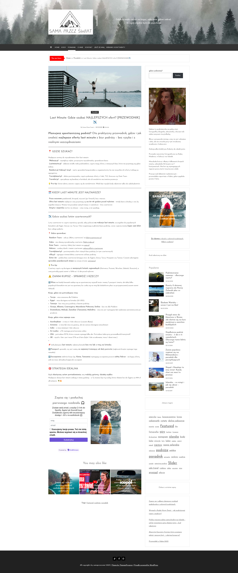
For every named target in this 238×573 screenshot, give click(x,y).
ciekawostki (154, 421)
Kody (63, 47)
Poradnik (72, 47)
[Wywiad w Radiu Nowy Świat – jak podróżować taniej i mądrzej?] (94, 481)
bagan (159, 417)
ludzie (168, 441)
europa (157, 426)
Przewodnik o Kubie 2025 (158, 541)
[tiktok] (115, 559)
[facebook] (119, 558)
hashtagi (168, 432)
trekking (163, 468)
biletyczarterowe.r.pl (94, 238)
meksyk (179, 441)
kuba (151, 441)
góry (162, 431)
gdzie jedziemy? (156, 71)
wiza (180, 468)
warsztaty (175, 468)
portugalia (167, 457)
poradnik (104, 503)
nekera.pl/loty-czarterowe (93, 248)
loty (163, 441)
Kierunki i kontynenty (115, 47)
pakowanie (152, 450)
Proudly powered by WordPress (146, 565)
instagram (163, 437)
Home (57, 47)
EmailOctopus (74, 450)
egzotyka (151, 426)
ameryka (152, 417)
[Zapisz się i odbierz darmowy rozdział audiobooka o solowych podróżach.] (63, 481)
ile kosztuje (153, 437)
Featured (90, 503)
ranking (174, 457)
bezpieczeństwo (169, 417)
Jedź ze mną (99, 47)
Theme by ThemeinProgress (122, 565)
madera (174, 441)
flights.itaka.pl (88, 242)
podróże (97, 503)
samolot (151, 463)
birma (179, 417)
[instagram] (123, 558)
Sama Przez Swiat (88, 127)
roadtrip (182, 457)
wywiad (153, 472)
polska (172, 450)
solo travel (154, 468)
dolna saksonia (176, 421)
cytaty (164, 421)
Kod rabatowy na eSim (157, 255)
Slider (172, 463)
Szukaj (177, 75)
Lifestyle (157, 441)
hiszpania (175, 432)
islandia (174, 436)
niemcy (158, 445)
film (176, 426)
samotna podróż (161, 463)
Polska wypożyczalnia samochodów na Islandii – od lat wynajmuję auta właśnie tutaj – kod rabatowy (167, 523)
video (169, 468)
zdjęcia (162, 473)
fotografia (154, 432)
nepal (151, 445)
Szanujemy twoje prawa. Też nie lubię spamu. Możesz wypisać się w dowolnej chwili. (68, 432)
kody (182, 437)
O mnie (80, 47)
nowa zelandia (171, 445)
